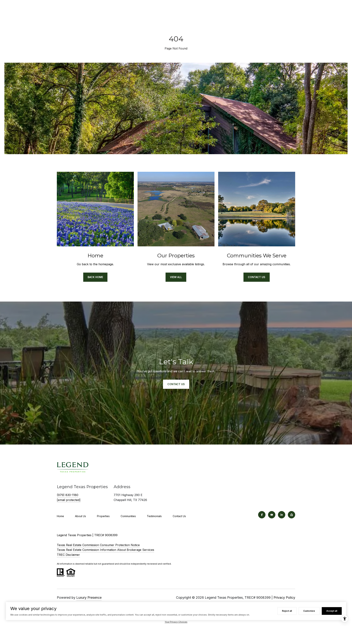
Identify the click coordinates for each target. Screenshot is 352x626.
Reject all (287, 611)
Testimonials (154, 516)
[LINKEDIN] (281, 514)
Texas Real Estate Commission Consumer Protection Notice (98, 545)
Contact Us (256, 277)
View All (176, 277)
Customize (309, 611)
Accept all (331, 611)
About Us (80, 516)
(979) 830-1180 (67, 495)
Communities (128, 516)
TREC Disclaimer (68, 555)
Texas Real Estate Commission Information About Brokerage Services (105, 550)
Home (60, 516)
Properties (103, 516)
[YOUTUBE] (271, 514)
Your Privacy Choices (176, 622)
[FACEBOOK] (261, 514)
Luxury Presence (89, 597)
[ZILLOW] (291, 514)
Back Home (95, 277)
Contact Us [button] (176, 384)
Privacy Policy (284, 597)
